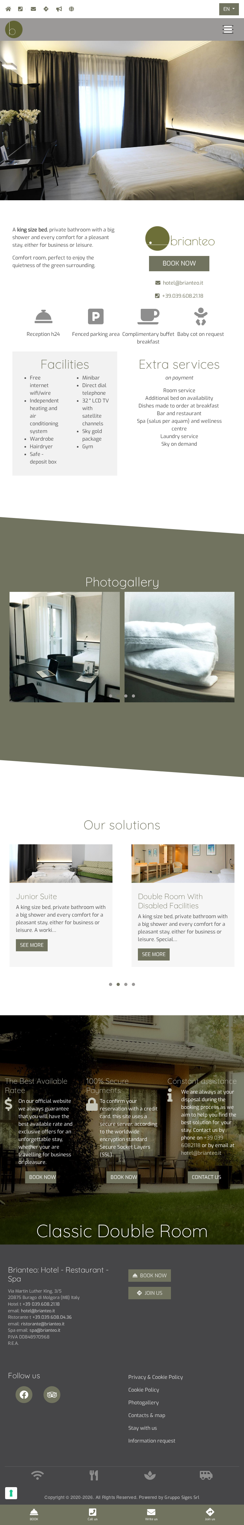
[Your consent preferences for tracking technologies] (11, 1493)
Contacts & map (146, 1415)
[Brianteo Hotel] (65, 647)
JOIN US (153, 1293)
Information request (151, 1440)
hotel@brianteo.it (32, 9)
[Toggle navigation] (228, 29)
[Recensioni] (54, 1395)
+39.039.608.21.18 (182, 296)
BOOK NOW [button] (179, 263)
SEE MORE (32, 945)
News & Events (57, 9)
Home (6, 9)
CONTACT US (205, 1177)
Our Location (44, 9)
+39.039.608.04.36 (52, 1317)
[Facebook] (26, 1395)
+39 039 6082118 (25, 9)
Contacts (70, 9)
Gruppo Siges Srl (182, 1497)
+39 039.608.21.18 (41, 1304)
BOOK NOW (42, 1177)
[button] (110, 696)
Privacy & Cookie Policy (155, 1377)
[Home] (14, 29)
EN (227, 9)
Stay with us (142, 1428)
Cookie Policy (143, 1390)
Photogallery (143, 1402)
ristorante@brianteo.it (42, 1324)
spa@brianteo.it (45, 1330)
